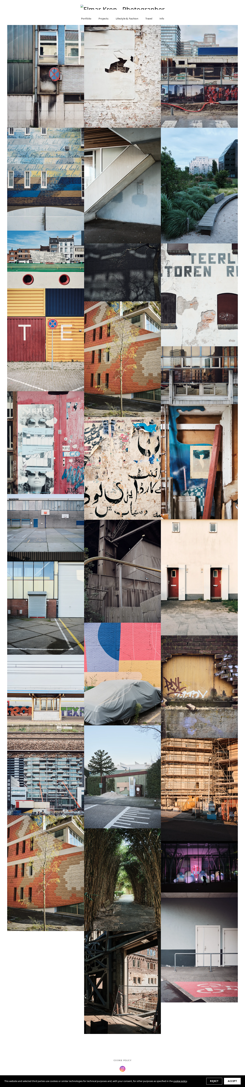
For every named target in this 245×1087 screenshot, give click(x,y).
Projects (103, 18)
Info (161, 18)
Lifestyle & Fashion (127, 18)
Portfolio (86, 18)
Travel (148, 18)
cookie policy (180, 1081)
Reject (214, 1081)
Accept (232, 1081)
